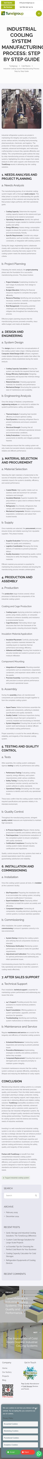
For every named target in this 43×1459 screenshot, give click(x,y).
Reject (26, 1452)
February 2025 (12, 1212)
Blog (4, 1380)
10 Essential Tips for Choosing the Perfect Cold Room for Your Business (21, 1248)
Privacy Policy (8, 1418)
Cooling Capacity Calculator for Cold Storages (21, 1254)
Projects (5, 1376)
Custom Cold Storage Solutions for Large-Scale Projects (20, 1241)
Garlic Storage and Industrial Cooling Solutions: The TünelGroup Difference (21, 1234)
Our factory (7, 1372)
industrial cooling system (20, 1178)
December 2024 (12, 1216)
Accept (12, 1452)
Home (4, 1368)
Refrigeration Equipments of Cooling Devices (21, 1261)
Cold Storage (27, 1386)
